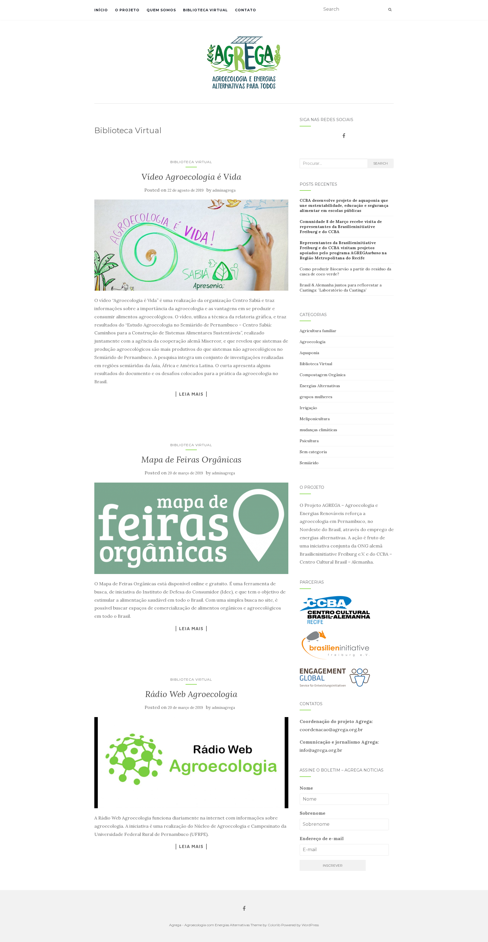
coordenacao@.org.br (331, 729)
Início (101, 10)
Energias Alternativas (320, 385)
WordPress (310, 925)
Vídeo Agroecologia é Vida (191, 176)
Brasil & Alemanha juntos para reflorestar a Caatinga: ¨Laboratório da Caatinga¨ (341, 287)
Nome (306, 788)
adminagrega (224, 190)
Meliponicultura (315, 418)
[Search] (390, 10)
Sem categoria (313, 451)
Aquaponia (309, 352)
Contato (245, 10)
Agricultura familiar (318, 330)
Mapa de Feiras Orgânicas (191, 459)
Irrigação (308, 407)
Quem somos (161, 10)
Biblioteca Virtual (205, 10)
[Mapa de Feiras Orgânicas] (191, 528)
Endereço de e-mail (322, 838)
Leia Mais (191, 393)
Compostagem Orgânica (322, 374)
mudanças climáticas (318, 429)
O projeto (127, 10)
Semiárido (309, 462)
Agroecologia (312, 341)
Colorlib (274, 925)
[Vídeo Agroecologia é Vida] (191, 245)
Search (380, 163)
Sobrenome (312, 813)
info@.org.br (321, 750)
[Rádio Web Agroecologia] (191, 762)
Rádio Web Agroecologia (191, 694)
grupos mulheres (316, 396)
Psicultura (309, 440)
